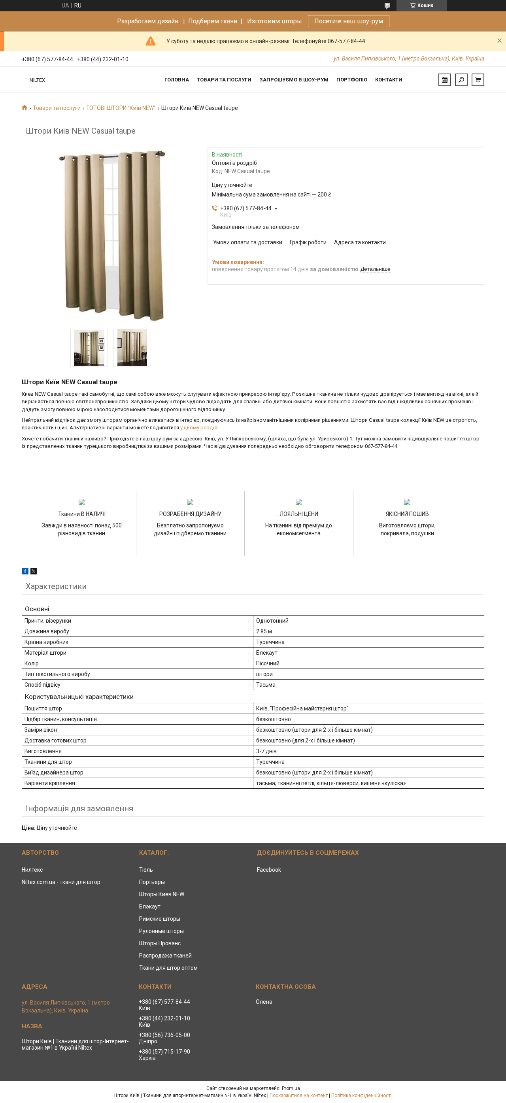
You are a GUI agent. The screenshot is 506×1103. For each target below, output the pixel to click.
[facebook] (25, 572)
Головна (176, 80)
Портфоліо (351, 80)
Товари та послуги (224, 80)
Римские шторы (159, 919)
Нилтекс (32, 870)
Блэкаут (149, 906)
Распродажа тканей (165, 955)
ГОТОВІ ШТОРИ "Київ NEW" (121, 108)
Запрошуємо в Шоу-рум (294, 80)
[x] (33, 572)
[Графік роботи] (444, 80)
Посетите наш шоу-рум (348, 21)
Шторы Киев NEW (161, 894)
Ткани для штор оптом (168, 968)
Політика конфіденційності (361, 1095)
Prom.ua (291, 1088)
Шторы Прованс (160, 943)
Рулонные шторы (161, 931)
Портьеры (152, 882)
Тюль (146, 870)
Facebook (269, 870)
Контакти (388, 80)
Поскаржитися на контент (299, 1095)
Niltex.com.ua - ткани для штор (61, 882)
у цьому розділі (199, 428)
